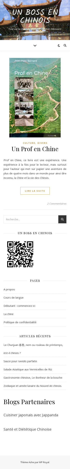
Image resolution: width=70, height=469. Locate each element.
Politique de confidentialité (20, 322)
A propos (9, 289)
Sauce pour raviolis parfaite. (21, 361)
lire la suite (35, 190)
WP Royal (44, 462)
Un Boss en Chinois (35, 17)
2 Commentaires (56, 203)
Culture (29, 143)
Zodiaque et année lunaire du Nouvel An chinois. (33, 386)
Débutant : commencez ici (19, 305)
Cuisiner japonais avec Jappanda (31, 415)
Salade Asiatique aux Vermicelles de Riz (28, 369)
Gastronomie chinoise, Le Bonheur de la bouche (33, 377)
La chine (8, 314)
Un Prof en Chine (35, 149)
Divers (42, 143)
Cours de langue (14, 297)
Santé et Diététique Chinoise (28, 429)
